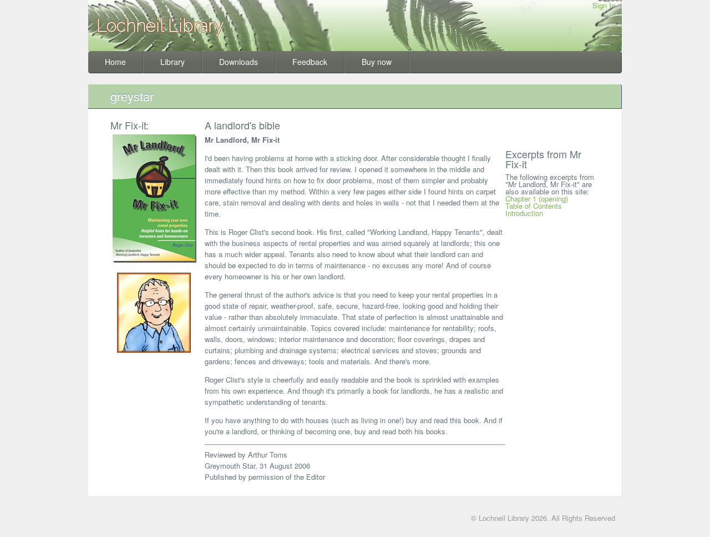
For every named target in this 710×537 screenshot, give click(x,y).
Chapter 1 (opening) (536, 198)
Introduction (524, 213)
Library (172, 61)
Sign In (603, 5)
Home (115, 61)
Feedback (309, 61)
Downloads (238, 61)
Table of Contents (533, 205)
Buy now (377, 61)
